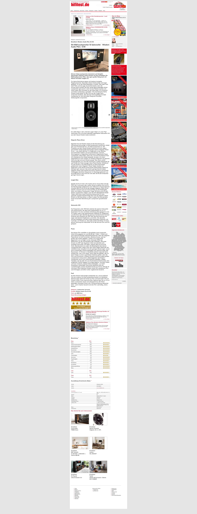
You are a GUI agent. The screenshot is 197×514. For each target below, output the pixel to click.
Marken (86, 10)
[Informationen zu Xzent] (119, 213)
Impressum (114, 488)
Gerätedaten (77, 493)
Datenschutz (114, 491)
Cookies (113, 493)
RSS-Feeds (77, 496)
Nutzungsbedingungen (116, 495)
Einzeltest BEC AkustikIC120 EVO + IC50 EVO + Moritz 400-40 (78, 453)
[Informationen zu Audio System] (119, 194)
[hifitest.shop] (118, 227)
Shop (104, 10)
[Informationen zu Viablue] (114, 213)
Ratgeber (100, 10)
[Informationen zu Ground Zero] (114, 202)
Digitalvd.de (95, 489)
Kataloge (76, 495)
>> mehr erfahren (115, 36)
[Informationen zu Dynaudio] (119, 197)
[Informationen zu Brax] (114, 197)
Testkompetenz (78, 490)
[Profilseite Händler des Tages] (119, 266)
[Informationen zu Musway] (114, 207)
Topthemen (77, 497)
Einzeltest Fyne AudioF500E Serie (74, 428)
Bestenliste (82, 10)
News (72, 10)
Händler (96, 10)
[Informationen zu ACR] (114, 194)
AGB (113, 490)
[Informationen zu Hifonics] (124, 202)
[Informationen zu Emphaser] (124, 197)
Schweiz (115, 252)
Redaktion (77, 491)
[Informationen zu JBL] (114, 205)
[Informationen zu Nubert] (119, 207)
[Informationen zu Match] (119, 205)
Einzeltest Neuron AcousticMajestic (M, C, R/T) (95, 428)
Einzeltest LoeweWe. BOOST (93, 452)
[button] (109, 115)
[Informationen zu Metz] (124, 205)
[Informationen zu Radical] (114, 210)
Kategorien (91, 10)
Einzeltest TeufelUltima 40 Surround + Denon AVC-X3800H (97, 477)
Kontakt (113, 494)
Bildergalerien (77, 494)
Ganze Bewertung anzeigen (78, 295)
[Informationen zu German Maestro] (124, 200)
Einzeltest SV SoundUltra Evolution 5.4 (76, 476)
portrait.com (95, 490)
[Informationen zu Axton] (124, 194)
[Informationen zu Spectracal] (119, 210)
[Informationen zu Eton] (119, 200)
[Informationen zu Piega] (124, 207)
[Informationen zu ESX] (114, 200)
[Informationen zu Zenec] (124, 213)
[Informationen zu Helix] (119, 202)
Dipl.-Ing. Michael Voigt (119, 43)
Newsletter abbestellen (117, 283)
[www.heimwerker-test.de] (124, 222)
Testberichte (76, 10)
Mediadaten (114, 489)
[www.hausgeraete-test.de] (119, 222)
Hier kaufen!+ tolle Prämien (122, 9)
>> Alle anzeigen (106, 25)
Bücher (76, 489)
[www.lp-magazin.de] (114, 227)
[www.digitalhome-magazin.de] (114, 222)
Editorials (76, 498)
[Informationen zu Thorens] (124, 210)
